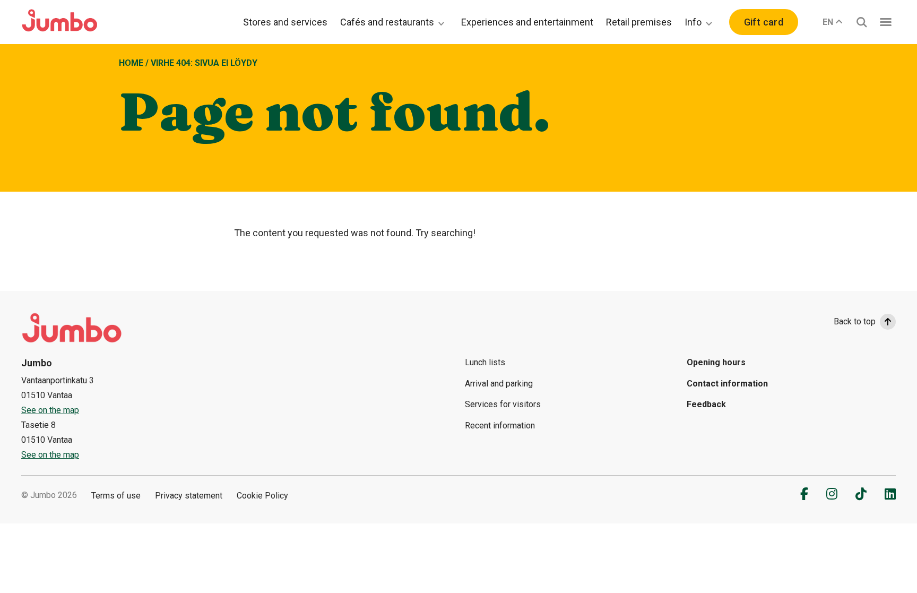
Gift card (763, 22)
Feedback (706, 404)
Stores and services (285, 22)
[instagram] (831, 493)
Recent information (500, 425)
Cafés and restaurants (387, 22)
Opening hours (716, 362)
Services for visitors (503, 404)
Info (693, 22)
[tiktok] (861, 493)
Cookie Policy (262, 496)
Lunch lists (485, 362)
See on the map (50, 410)
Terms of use (116, 496)
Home (131, 63)
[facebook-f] (804, 493)
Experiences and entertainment (527, 22)
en (828, 22)
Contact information (727, 384)
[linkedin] (890, 493)
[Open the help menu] (886, 22)
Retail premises (639, 22)
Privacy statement (188, 496)
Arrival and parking (499, 384)
